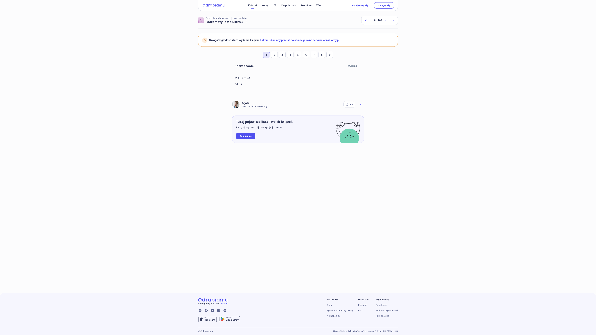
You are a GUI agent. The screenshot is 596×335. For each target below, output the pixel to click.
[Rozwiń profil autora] (361, 104)
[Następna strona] (393, 20)
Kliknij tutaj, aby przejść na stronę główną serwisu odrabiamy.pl (299, 40)
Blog (329, 305)
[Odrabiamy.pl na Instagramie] (219, 310)
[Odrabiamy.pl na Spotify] (225, 310)
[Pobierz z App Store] (207, 319)
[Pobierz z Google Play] (229, 319)
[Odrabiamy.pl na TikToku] (206, 310)
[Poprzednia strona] (366, 20)
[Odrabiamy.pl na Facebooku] (200, 310)
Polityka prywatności (387, 310)
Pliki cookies (382, 315)
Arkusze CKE (333, 315)
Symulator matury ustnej (340, 310)
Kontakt (362, 305)
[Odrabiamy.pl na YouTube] (212, 310)
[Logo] (213, 5)
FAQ (360, 310)
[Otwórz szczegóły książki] (246, 22)
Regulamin (381, 305)
